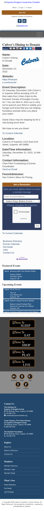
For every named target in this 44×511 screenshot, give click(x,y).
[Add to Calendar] (17, 48)
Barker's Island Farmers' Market (22, 300)
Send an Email (9, 169)
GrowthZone (29, 504)
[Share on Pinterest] (33, 48)
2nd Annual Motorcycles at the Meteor (24, 311)
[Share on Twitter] (27, 48)
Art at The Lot (15, 289)
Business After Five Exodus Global (23, 271)
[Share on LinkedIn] (30, 48)
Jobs (5, 250)
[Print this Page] (10, 48)
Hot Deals (8, 247)
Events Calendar (11, 244)
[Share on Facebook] (23, 48)
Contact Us (8, 252)
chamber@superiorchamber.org (16, 415)
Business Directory (12, 241)
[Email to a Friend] (14, 48)
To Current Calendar (12, 133)
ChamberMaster (18, 506)
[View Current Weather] (20, 48)
